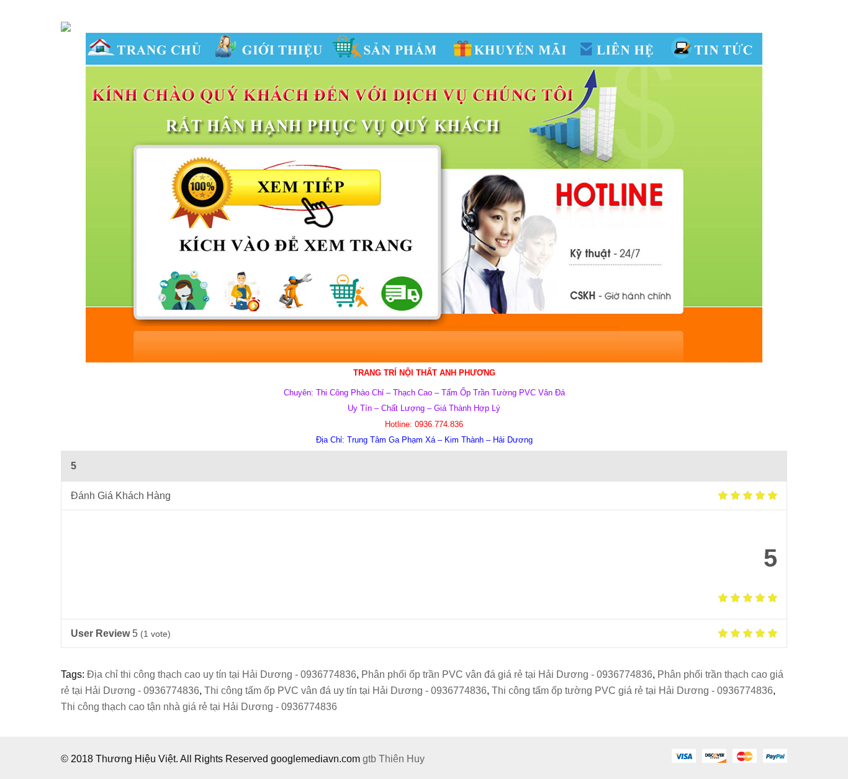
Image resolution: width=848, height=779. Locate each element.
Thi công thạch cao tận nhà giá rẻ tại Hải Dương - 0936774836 (199, 706)
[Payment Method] (683, 755)
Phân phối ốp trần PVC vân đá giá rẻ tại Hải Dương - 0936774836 (506, 674)
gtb (371, 759)
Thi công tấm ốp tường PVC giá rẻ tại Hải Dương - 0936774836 (632, 690)
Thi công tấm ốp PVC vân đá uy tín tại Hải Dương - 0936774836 (345, 690)
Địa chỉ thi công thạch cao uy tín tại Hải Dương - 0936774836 (221, 674)
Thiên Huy (402, 759)
